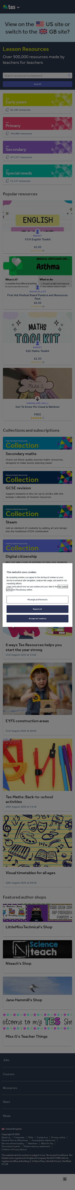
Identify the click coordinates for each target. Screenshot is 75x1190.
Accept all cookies (37, 618)
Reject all (37, 609)
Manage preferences (37, 599)
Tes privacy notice (24, 589)
